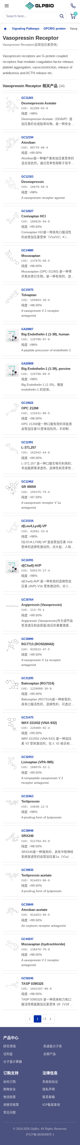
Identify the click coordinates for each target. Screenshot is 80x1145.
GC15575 (27, 289)
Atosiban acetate (34, 910)
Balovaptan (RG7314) (37, 683)
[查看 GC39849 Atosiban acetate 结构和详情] (12, 909)
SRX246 (27, 836)
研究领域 (9, 1046)
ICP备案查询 (51, 1104)
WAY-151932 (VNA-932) (39, 723)
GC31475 (27, 717)
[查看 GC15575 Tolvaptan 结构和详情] (12, 294)
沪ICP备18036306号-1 (40, 1134)
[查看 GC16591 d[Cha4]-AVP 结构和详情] (12, 565)
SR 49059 (28, 487)
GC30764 (27, 599)
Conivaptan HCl (33, 216)
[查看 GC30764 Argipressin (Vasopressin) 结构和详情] (12, 604)
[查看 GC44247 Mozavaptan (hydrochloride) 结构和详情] (12, 944)
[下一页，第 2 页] (50, 1019)
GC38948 (27, 830)
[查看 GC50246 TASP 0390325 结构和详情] (12, 983)
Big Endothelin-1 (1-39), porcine (45, 368)
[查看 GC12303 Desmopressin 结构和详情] (12, 181)
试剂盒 (8, 1054)
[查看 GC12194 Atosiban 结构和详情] (12, 142)
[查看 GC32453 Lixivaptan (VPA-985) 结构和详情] (12, 762)
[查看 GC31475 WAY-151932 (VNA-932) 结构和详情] (12, 722)
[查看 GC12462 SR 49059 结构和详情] (12, 486)
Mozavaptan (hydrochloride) (43, 944)
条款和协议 (50, 1081)
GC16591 (27, 560)
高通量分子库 (52, 1046)
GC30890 (27, 639)
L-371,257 (28, 447)
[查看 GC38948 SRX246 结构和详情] (12, 835)
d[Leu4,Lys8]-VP (34, 526)
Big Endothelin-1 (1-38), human (45, 334)
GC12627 (27, 211)
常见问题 (9, 1112)
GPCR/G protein (55, 28)
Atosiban (28, 142)
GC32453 (27, 757)
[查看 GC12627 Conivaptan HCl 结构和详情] (12, 216)
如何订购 (9, 1081)
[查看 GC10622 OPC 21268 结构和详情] (12, 407)
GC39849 (27, 904)
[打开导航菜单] (6, 6)
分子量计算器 (12, 1061)
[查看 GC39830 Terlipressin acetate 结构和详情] (12, 875)
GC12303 (27, 176)
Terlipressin (30, 801)
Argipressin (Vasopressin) (41, 605)
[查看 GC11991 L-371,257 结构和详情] (12, 447)
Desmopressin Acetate (38, 103)
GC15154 (27, 521)
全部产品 (49, 1054)
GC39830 (27, 870)
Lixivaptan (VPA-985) (37, 762)
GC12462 (27, 481)
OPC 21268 (29, 408)
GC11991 (27, 442)
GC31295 (27, 678)
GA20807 (27, 329)
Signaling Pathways (25, 28)
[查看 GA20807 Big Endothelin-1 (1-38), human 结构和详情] (12, 334)
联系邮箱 (48, 1097)
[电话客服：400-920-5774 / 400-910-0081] (73, 5)
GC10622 (27, 402)
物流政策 (9, 1097)
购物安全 (9, 1089)
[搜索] (62, 16)
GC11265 (27, 98)
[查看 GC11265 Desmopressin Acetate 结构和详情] (12, 102)
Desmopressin (32, 182)
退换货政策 (11, 1104)
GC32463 (27, 796)
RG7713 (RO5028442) (37, 644)
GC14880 (27, 250)
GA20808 (27, 363)
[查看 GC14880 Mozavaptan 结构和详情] (12, 255)
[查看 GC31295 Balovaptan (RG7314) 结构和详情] (12, 683)
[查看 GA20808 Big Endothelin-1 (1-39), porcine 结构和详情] (12, 368)
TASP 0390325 (32, 983)
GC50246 (27, 978)
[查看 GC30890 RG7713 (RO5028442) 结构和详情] (12, 644)
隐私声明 (48, 1089)
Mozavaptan (30, 256)
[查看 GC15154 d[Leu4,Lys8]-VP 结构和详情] (12, 525)
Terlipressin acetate (36, 875)
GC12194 (27, 137)
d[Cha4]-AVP (31, 565)
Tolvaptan (28, 295)
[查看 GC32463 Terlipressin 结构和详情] (12, 801)
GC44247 (27, 939)
